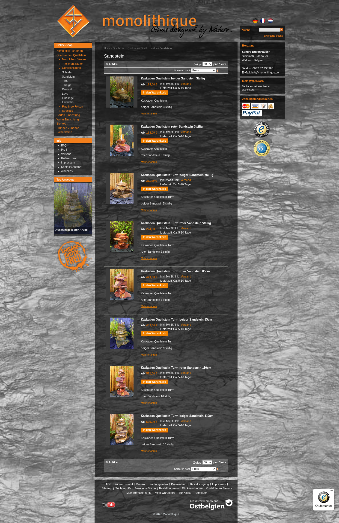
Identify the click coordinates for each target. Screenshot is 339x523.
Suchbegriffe (123, 488)
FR (262, 21)
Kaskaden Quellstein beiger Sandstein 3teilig (173, 78)
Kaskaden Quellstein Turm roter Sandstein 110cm (176, 367)
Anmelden (201, 492)
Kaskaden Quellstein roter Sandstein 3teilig (172, 126)
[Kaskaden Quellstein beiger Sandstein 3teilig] (121, 92)
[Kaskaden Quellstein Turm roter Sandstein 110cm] (121, 381)
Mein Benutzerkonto (139, 492)
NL (270, 21)
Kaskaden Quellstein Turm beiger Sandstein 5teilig (177, 175)
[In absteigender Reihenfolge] (217, 70)
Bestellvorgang (199, 484)
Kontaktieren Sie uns (219, 488)
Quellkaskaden (149, 48)
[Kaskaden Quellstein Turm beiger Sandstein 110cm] (121, 429)
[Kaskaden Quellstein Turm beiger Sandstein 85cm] (121, 333)
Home (107, 48)
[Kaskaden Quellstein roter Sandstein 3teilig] (121, 140)
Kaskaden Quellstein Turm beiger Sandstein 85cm (176, 319)
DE (255, 21)
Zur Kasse (185, 492)
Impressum (219, 484)
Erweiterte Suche (273, 35)
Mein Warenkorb (165, 492)
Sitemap (107, 488)
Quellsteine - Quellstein (126, 48)
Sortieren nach (182, 70)
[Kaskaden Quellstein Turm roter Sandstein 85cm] (121, 284)
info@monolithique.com (266, 72)
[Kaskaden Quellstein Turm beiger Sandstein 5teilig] (121, 188)
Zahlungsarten (159, 484)
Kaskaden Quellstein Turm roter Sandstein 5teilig (176, 223)
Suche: (246, 30)
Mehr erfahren (149, 113)
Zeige (197, 64)
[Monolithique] (73, 21)
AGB (108, 484)
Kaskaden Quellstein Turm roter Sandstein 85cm (175, 271)
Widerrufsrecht (124, 484)
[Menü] (331, 491)
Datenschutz (179, 484)
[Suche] (281, 30)
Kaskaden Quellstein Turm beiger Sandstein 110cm (177, 416)
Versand (186, 83)
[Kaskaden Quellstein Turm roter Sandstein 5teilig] (121, 236)
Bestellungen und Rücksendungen (181, 488)
